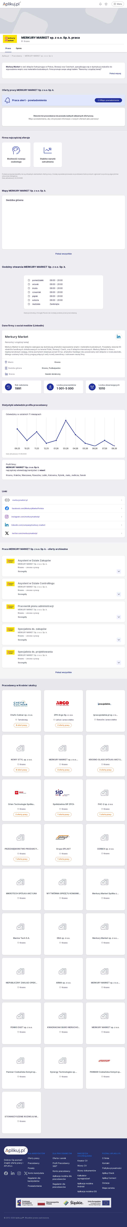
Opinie (19, 48)
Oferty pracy (33, 1158)
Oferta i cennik (59, 1158)
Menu (119, 4)
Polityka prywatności (111, 1168)
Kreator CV (82, 1160)
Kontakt (106, 1163)
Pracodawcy (17, 56)
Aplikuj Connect (109, 1178)
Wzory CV (82, 1165)
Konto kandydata (36, 1173)
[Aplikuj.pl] (15, 1150)
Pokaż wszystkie (63, 253)
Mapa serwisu (108, 1188)
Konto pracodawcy (61, 1171)
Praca (8, 48)
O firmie (105, 1158)
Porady (31, 1168)
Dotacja (105, 1183)
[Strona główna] (12, 4)
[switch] (108, 100)
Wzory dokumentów (86, 1170)
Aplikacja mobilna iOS (87, 1191)
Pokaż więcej (115, 73)
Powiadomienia (35, 1186)
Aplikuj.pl (5, 56)
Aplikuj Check (108, 1173)
